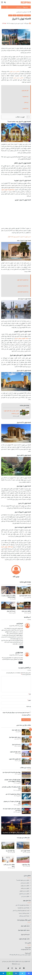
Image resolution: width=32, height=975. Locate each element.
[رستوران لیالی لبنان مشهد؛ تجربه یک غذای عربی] (26, 811)
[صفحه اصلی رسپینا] (26, 2)
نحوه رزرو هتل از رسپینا (24, 913)
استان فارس (19, 12)
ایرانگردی (25, 12)
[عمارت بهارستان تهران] (26, 754)
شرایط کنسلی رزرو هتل (24, 916)
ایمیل (29, 700)
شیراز (10, 15)
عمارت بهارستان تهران (15, 752)
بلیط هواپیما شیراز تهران (23, 286)
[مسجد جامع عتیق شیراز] (24, 590)
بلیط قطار (26, 102)
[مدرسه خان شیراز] (8, 606)
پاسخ (21, 647)
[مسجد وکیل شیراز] (26, 732)
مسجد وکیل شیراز (16, 730)
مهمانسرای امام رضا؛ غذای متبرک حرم (12, 772)
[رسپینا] (16, 7)
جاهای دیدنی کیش (25, 883)
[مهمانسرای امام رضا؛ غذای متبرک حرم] (26, 775)
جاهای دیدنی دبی (25, 896)
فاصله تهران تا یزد (25, 851)
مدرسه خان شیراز (11, 611)
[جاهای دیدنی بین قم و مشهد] (8, 859)
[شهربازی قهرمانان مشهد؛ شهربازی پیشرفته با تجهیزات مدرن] (26, 782)
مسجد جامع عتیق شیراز (25, 595)
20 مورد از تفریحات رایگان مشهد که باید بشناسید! (16, 832)
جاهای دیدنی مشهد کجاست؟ (22, 880)
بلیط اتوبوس (25, 108)
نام (30, 694)
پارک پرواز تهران (26, 864)
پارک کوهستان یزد (10, 851)
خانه (28, 12)
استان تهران (20, 15)
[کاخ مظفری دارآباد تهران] (26, 761)
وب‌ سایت (28, 706)
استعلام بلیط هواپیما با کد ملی (13, 794)
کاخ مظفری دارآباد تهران (15, 759)
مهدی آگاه (26, 23)
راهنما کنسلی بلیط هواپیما (23, 908)
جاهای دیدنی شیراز (18, 78)
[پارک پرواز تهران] (23, 859)
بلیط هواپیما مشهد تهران (22, 280)
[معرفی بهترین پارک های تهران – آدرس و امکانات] (24, 412)
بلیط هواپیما (25, 96)
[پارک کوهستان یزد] (8, 845)
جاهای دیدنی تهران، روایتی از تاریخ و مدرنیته (8, 596)
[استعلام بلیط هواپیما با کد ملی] (26, 796)
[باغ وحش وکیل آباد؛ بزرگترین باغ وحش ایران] (26, 789)
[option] (16, 825)
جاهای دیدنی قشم (25, 888)
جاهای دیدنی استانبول (24, 893)
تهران (14, 15)
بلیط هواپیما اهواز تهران (22, 291)
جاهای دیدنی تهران (15, 71)
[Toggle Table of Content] (27, 117)
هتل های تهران (25, 90)
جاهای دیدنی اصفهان (24, 891)
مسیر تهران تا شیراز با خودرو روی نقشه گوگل (19, 237)
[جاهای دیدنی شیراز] (24, 606)
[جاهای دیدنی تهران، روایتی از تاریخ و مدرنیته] (8, 590)
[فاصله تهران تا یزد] (23, 845)
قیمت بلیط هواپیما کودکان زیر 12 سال (21, 910)
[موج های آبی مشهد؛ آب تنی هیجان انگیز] (26, 804)
